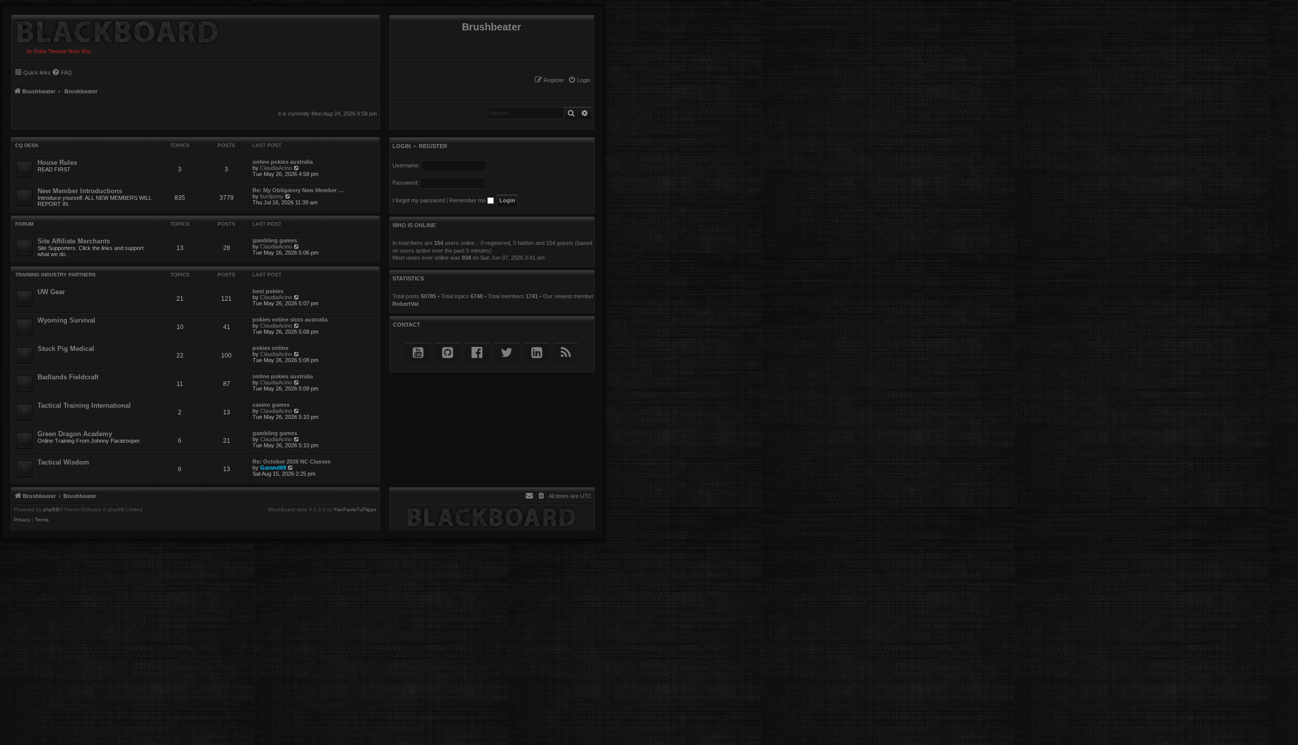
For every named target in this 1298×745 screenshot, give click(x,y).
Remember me (468, 200)
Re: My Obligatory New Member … (298, 190)
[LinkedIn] (536, 352)
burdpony (271, 196)
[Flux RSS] (566, 352)
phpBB (51, 509)
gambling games (275, 240)
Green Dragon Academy (75, 434)
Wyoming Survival (66, 320)
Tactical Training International (84, 405)
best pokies (268, 291)
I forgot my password (418, 200)
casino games (271, 405)
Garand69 (273, 468)
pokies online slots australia (290, 319)
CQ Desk (27, 145)
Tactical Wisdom (63, 462)
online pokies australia (283, 162)
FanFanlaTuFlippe (355, 509)
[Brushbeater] (115, 29)
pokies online (271, 348)
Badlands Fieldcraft (68, 377)
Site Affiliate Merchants (74, 241)
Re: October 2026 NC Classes (292, 461)
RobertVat (405, 304)
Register (433, 146)
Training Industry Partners (55, 274)
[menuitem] (579, 80)
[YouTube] (418, 352)
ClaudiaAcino (276, 168)
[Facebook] (477, 352)
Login (401, 146)
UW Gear (51, 292)
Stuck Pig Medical (66, 348)
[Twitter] (507, 352)
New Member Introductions (80, 191)
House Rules (57, 162)
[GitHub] (447, 352)
